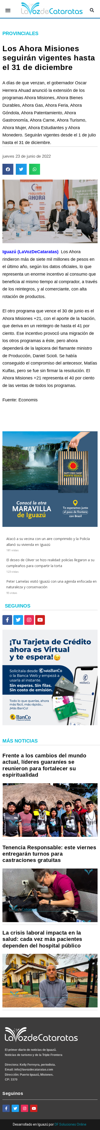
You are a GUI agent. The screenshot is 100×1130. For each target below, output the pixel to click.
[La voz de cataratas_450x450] (50, 724)
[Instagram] (29, 620)
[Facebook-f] (7, 620)
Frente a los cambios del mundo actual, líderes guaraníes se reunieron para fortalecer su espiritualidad (44, 765)
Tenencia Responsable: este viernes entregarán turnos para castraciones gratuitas (49, 853)
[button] (8, 10)
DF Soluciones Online (70, 1124)
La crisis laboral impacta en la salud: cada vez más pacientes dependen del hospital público (42, 939)
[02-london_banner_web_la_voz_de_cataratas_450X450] (50, 525)
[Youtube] (40, 620)
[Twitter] (18, 620)
